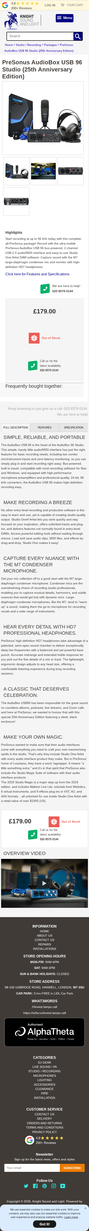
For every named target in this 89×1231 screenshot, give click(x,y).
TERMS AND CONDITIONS (44, 1127)
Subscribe (72, 1168)
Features (44, 427)
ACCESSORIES (44, 1084)
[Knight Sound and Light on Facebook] (35, 1187)
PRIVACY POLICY (44, 1132)
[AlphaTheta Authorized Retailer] (44, 1045)
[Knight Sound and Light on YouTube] (62, 1187)
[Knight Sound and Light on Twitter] (26, 1187)
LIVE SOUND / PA (44, 1067)
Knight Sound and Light (48, 1201)
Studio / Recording (28, 45)
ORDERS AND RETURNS (44, 1123)
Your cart (74, 5)
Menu (67, 18)
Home (9, 45)
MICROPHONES (44, 1075)
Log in (50, 5)
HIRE (44, 1093)
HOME (44, 931)
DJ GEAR (44, 1062)
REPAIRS (44, 944)
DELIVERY (44, 1118)
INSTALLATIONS (44, 948)
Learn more (71, 1217)
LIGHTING (44, 1080)
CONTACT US (44, 940)
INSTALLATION (44, 1098)
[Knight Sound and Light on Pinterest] (44, 1187)
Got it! (45, 1224)
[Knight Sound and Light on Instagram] (53, 1187)
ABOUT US (44, 935)
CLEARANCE (44, 1089)
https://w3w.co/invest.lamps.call (44, 1013)
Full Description (15, 427)
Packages (50, 45)
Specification (73, 427)
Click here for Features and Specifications (37, 274)
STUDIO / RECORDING (44, 1071)
